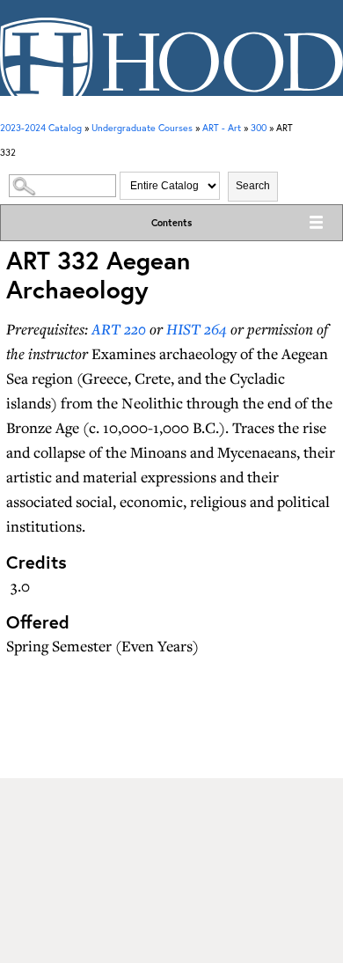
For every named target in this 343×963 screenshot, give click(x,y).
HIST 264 (196, 329)
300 (258, 127)
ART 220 (118, 329)
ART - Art (221, 127)
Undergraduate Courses (142, 127)
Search (253, 186)
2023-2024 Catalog (41, 127)
